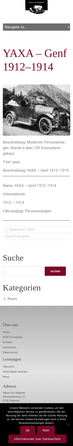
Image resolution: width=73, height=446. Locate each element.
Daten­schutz (10, 352)
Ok (28, 430)
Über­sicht (8, 366)
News (12, 298)
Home (6, 331)
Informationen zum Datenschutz (37, 439)
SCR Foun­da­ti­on (12, 337)
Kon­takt (7, 342)
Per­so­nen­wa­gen (38, 211)
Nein (46, 430)
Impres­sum (9, 347)
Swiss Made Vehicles (15, 371)
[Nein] (68, 424)
